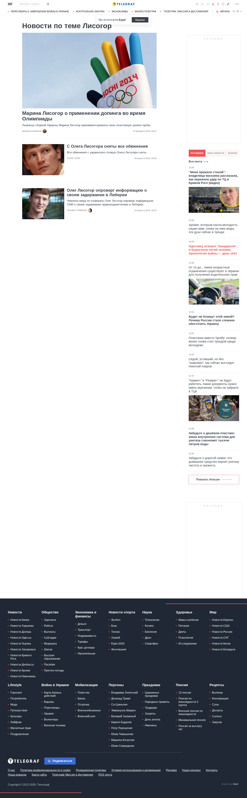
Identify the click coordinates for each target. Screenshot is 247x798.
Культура (16, 716)
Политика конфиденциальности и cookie (45, 770)
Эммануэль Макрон (123, 710)
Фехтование (118, 649)
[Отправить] (48, 4)
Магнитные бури (20, 728)
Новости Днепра (20, 631)
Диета (182, 631)
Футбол (115, 619)
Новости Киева (19, 619)
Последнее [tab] (197, 153)
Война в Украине (55, 685)
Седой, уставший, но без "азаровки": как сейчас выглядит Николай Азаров (211, 362)
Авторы (225, 11)
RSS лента (105, 774)
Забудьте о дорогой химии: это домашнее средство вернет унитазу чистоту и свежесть (214, 461)
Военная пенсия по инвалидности (190, 712)
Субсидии (50, 637)
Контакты (212, 770)
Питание (183, 625)
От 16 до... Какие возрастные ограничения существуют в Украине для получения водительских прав (214, 271)
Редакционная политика (91, 770)
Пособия (49, 664)
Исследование (187, 643)
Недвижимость (87, 635)
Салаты (217, 716)
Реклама (171, 770)
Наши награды (191, 770)
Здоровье (184, 612)
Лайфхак (16, 722)
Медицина (50, 643)
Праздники (151, 685)
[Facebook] (197, 4)
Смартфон (151, 643)
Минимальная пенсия (191, 720)
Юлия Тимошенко (122, 734)
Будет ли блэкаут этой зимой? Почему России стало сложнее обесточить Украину (212, 320)
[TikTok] (228, 4)
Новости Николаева (22, 676)
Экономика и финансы (85, 614)
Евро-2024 (118, 643)
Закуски (217, 722)
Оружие (49, 713)
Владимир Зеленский (124, 692)
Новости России (222, 631)
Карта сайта (39, 774)
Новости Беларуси (223, 649)
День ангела (152, 719)
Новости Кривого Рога (21, 657)
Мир (213, 612)
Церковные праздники (152, 694)
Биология (151, 631)
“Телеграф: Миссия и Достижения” (186, 11)
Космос (149, 625)
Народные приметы (157, 701)
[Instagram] (222, 4)
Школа (48, 649)
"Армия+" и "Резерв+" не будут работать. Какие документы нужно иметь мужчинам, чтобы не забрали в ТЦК (213, 386)
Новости (15, 612)
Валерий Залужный (123, 716)
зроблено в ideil (230, 784)
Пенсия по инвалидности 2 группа (188, 701)
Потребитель (18, 698)
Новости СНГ (220, 637)
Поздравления (19, 734)
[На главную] (123, 4)
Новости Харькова (22, 625)
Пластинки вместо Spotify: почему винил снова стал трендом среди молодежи (212, 341)
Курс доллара (86, 647)
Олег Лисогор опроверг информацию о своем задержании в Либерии (107, 192)
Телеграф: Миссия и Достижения (72, 774)
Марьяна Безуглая (122, 740)
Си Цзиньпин (119, 704)
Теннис (115, 631)
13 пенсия (184, 692)
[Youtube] (213, 4)
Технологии (152, 619)
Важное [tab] (232, 153)
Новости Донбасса (22, 664)
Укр (237, 4)
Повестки (83, 692)
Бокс (114, 625)
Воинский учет (86, 716)
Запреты (150, 713)
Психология (185, 637)
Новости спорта (122, 612)
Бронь (81, 698)
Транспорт (84, 629)
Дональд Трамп (121, 698)
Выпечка (217, 692)
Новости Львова (20, 643)
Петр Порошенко (121, 728)
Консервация (220, 698)
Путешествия (18, 710)
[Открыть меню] (10, 4)
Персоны (116, 685)
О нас (11, 770)
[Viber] (202, 4)
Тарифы (83, 641)
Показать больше (208, 479)
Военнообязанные (89, 710)
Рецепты (217, 685)
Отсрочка (83, 704)
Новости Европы (222, 619)
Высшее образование (52, 657)
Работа (48, 625)
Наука (147, 612)
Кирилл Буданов (121, 722)
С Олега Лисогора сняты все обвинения (107, 146)
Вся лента (195, 161)
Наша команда (17, 774)
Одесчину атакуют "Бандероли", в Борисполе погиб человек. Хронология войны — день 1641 (213, 250)
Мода (13, 704)
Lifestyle (15, 685)
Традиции (151, 707)
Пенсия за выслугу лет (190, 728)
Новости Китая (221, 643)
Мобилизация (86, 685)
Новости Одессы (20, 637)
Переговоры (52, 707)
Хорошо (140, 19)
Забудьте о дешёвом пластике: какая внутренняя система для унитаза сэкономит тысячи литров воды (212, 439)
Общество (50, 612)
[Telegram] (208, 4)
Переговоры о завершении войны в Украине (40, 11)
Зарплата (50, 619)
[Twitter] (218, 4)
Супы (215, 704)
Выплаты (50, 631)
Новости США (221, 625)
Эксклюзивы (119, 11)
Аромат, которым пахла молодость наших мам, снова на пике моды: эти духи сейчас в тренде (213, 228)
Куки (122, 19)
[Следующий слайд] (241, 11)
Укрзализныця (86, 653)
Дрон (148, 637)
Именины (151, 725)
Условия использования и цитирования (136, 770)
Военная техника (54, 725)
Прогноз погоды (54, 670)
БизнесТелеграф (145, 11)
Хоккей (115, 637)
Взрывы (49, 701)
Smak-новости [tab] (215, 153)
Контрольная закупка (90, 11)
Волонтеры (51, 719)
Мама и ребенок (188, 619)
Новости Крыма (20, 670)
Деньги (82, 623)
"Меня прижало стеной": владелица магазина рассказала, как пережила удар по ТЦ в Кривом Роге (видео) (213, 177)
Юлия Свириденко (122, 745)
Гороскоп (16, 692)
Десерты (217, 710)
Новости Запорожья (23, 649)
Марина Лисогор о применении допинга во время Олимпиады (84, 115)
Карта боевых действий (52, 694)
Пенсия (182, 685)
